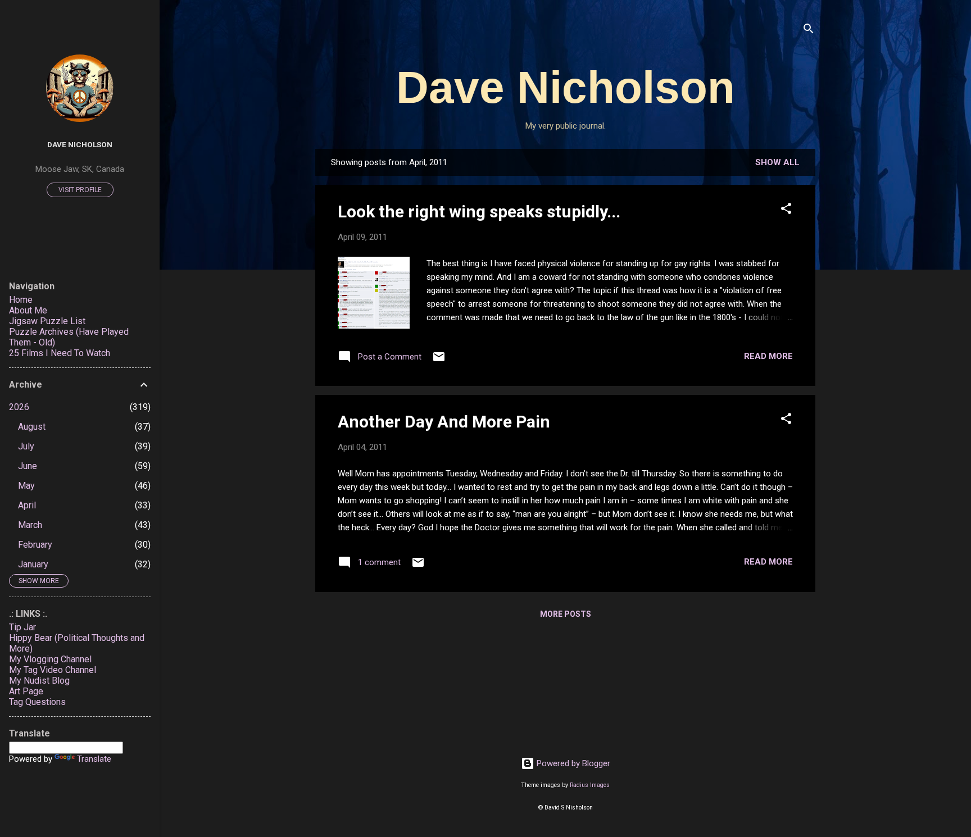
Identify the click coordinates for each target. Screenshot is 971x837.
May (26, 485)
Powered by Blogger (572, 763)
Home (21, 299)
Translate (94, 759)
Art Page (26, 691)
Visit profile (80, 190)
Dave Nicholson (565, 87)
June (27, 466)
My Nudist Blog (39, 680)
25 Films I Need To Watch (59, 353)
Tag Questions (37, 702)
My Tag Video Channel (52, 670)
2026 (19, 407)
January (33, 564)
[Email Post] (439, 361)
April (27, 505)
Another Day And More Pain (444, 421)
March (30, 525)
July (26, 446)
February (35, 544)
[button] (786, 210)
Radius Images (590, 785)
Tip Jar (22, 627)
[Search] (808, 30)
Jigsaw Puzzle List (47, 321)
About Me (28, 310)
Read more (768, 356)
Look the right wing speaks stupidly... (479, 211)
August (32, 426)
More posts (565, 613)
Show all (777, 162)
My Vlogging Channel (50, 659)
